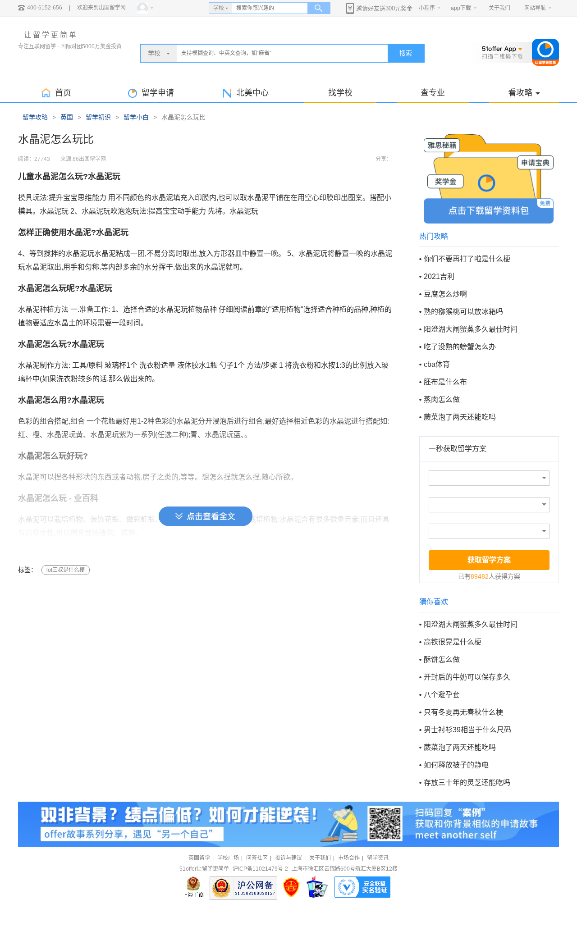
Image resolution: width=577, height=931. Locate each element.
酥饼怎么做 (442, 659)
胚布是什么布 (445, 382)
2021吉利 (439, 276)
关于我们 (499, 8)
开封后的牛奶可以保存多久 (467, 677)
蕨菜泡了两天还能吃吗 (460, 417)
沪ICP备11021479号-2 (260, 869)
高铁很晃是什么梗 (452, 642)
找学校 (340, 92)
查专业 (433, 92)
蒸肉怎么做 (442, 399)
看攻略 (520, 92)
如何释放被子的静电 (456, 765)
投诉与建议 (288, 858)
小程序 (427, 8)
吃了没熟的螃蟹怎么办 (460, 347)
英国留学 (199, 858)
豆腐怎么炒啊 (445, 294)
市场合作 (349, 858)
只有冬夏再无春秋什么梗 (463, 712)
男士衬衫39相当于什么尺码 (467, 730)
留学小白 (136, 117)
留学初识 (98, 117)
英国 (66, 117)
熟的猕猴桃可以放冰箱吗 (463, 311)
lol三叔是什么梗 (65, 570)
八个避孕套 (442, 694)
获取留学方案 (489, 560)
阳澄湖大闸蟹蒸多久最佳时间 (470, 329)
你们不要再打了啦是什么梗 (467, 259)
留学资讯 (378, 858)
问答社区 (257, 858)
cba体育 (437, 364)
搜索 (405, 53)
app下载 (461, 8)
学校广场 (228, 858)
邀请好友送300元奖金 (384, 8)
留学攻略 (35, 117)
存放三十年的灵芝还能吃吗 (467, 782)
